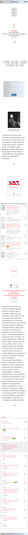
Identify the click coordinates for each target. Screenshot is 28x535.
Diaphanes (14, 1)
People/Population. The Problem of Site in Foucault (10, 501)
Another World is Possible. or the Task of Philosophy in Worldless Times (9, 456)
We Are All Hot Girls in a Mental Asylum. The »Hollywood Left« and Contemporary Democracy (13, 243)
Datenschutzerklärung (19, 533)
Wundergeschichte (10, 253)
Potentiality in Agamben (7, 482)
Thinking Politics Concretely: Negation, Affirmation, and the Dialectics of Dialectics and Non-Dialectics (13, 226)
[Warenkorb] (27, 2)
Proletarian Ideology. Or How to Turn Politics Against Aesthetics (10, 474)
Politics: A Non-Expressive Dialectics (10, 429)
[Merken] (13, 42)
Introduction (9, 218)
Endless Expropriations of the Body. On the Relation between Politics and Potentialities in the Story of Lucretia (10, 491)
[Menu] (0, 2)
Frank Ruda (14, 30)
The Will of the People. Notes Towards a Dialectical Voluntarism (10, 518)
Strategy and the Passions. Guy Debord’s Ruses (9, 510)
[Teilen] (15, 42)
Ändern (14, 95)
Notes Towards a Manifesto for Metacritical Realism (9, 438)
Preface (8, 236)
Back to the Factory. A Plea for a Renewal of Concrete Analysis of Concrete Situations (9, 447)
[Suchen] (2, 2)
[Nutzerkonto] (24, 2)
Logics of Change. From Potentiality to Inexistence (10, 466)
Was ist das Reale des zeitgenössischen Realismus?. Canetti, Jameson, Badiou (13, 207)
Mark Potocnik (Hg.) (8, 290)
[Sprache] (25, 2)
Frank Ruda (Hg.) (18, 290)
